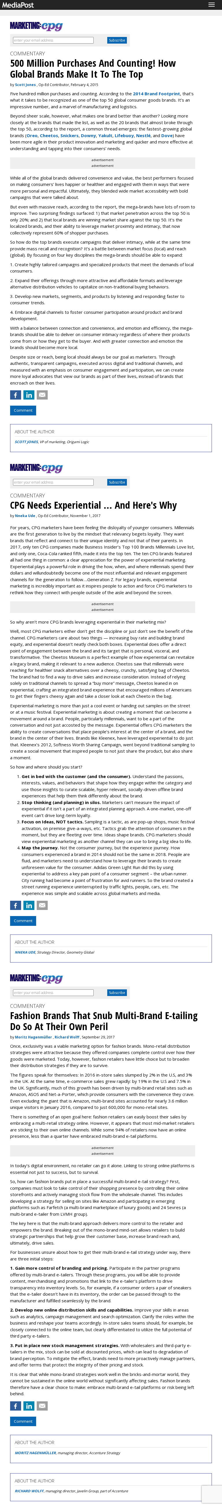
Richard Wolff (67, 1037)
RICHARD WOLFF (29, 1491)
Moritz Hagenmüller (33, 1037)
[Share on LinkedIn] (28, 395)
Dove (167, 135)
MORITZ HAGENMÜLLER (35, 1452)
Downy (88, 135)
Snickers (69, 135)
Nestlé (143, 135)
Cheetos (49, 135)
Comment (23, 410)
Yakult (105, 135)
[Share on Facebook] (15, 395)
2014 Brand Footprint (156, 93)
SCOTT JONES (26, 441)
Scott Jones (25, 84)
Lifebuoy (124, 135)
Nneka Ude (25, 515)
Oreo (32, 135)
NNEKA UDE (25, 952)
